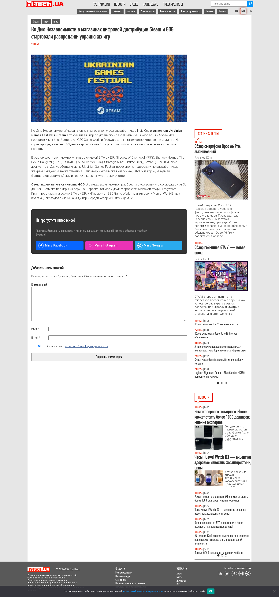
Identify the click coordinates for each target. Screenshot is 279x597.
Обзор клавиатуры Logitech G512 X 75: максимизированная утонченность (220, 365)
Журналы (181, 580)
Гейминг (117, 11)
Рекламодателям (123, 572)
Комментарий (39, 285)
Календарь (150, 4)
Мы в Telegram (154, 245)
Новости (119, 4)
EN (250, 11)
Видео (134, 4)
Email (35, 337)
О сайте (120, 568)
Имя (35, 329)
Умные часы (147, 11)
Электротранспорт (190, 11)
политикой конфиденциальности (86, 346)
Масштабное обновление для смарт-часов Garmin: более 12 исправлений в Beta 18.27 (218, 498)
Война (222, 11)
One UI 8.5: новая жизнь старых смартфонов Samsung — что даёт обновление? (223, 352)
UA (237, 11)
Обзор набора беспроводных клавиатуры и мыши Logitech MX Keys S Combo (223, 339)
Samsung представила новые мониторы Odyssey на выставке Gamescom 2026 (221, 538)
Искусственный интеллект (93, 11)
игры (56, 21)
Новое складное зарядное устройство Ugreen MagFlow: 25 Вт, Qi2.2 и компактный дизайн (219, 512)
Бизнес (209, 11)
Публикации (101, 4)
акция (46, 21)
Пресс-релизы (173, 4)
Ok (211, 591)
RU (243, 11)
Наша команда (122, 576)
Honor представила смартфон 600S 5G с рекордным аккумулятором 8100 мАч (217, 525)
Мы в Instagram (106, 245)
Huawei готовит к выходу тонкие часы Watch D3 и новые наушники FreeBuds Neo (222, 551)
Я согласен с (77, 346)
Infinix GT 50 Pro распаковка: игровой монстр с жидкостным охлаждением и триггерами (225, 378)
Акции (179, 573)
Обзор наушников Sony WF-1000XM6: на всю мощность (223, 326)
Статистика (120, 579)
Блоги (179, 577)
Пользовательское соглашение (130, 583)
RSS (178, 584)
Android (131, 11)
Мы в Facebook (56, 245)
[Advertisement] (223, 49)
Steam (36, 21)
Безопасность (167, 11)
